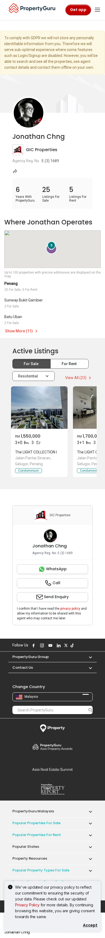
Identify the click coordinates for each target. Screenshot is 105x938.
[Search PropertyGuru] (90, 709)
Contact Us (22, 667)
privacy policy (70, 608)
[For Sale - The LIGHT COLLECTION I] (39, 407)
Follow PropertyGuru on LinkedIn (58, 645)
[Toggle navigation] (97, 10)
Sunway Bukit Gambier (23, 300)
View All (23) (76, 378)
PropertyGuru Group (30, 656)
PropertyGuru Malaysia (33, 811)
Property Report (52, 789)
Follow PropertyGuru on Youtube (49, 645)
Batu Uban (13, 317)
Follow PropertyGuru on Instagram (41, 645)
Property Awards (52, 747)
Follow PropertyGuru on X (65, 645)
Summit (52, 769)
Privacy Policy (27, 905)
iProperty (52, 728)
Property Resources (29, 858)
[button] (88, 656)
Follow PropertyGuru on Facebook (33, 645)
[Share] (15, 171)
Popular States (25, 846)
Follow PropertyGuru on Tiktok (71, 645)
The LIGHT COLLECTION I (36, 452)
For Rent (69, 364)
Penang (11, 283)
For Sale (31, 364)
